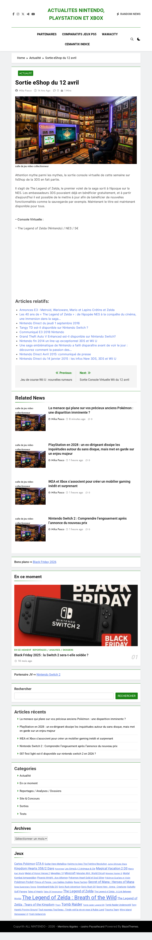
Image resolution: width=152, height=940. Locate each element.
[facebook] (13, 14)
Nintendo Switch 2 (48, 674)
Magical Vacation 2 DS (112, 868)
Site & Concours (30, 798)
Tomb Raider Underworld (118, 904)
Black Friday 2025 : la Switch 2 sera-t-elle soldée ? (51, 655)
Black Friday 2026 (44, 562)
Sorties (24, 806)
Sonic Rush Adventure (69, 887)
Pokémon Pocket (24, 882)
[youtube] (33, 14)
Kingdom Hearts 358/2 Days (34, 868)
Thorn (58, 905)
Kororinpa (59, 869)
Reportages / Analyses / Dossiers (53, 650)
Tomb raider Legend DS (94, 905)
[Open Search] (131, 39)
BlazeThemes (130, 926)
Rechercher (23, 689)
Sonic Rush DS (88, 887)
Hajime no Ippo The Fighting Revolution (87, 864)
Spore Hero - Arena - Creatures (111, 887)
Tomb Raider (71, 904)
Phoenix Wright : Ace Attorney (52, 877)
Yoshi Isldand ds (37, 914)
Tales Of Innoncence (53, 892)
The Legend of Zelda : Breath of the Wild (69, 897)
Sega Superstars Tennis (25, 887)
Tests (23, 814)
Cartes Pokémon (24, 863)
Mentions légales (68, 926)
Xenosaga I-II (21, 914)
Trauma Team (112, 909)
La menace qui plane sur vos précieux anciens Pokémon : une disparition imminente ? (73, 719)
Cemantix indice (77, 44)
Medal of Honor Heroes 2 (37, 873)
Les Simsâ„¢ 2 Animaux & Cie (80, 868)
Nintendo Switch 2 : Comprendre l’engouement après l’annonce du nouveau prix (68, 746)
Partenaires (47, 34)
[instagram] (18, 14)
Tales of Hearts (35, 891)
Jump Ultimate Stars (117, 864)
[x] (23, 14)
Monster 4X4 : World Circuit (90, 873)
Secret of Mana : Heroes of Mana (111, 882)
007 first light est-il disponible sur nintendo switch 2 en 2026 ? (58, 753)
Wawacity (110, 34)
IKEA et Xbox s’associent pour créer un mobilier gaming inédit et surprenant (66, 738)
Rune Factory (80, 882)
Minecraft (70, 873)
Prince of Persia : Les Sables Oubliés (53, 882)
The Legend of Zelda (78, 891)
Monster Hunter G (113, 873)
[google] (28, 14)
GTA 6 (40, 863)
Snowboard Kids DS (47, 886)
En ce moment (22, 650)
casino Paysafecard (93, 926)
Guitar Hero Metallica (55, 863)
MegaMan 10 (57, 873)
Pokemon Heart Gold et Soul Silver (86, 877)
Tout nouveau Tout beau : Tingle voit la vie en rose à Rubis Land (71, 909)
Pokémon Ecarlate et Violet (117, 878)
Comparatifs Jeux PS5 (79, 34)
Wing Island (126, 909)
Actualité (25, 73)
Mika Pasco (25, 90)
